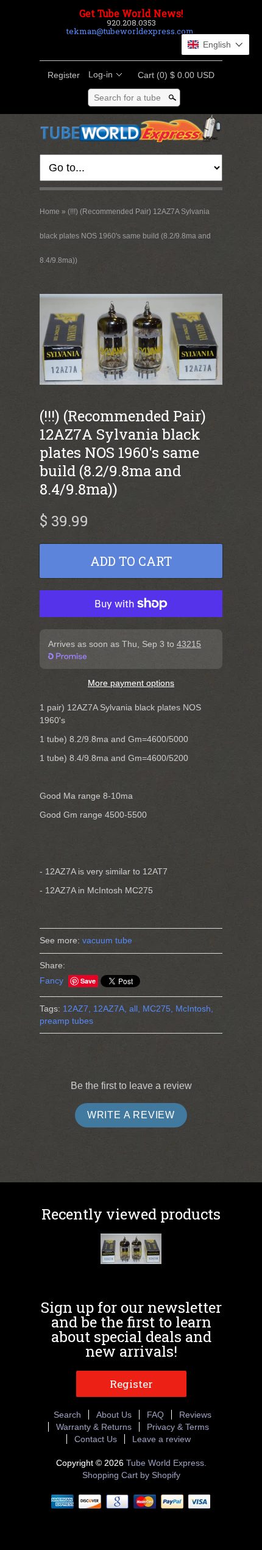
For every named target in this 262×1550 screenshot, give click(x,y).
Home (50, 211)
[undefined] (131, 341)
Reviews (195, 1415)
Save (88, 980)
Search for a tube (127, 97)
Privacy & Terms (178, 1427)
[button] (215, 44)
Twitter (120, 45)
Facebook (99, 45)
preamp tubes (66, 1021)
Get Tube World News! (131, 13)
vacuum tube (107, 940)
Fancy (51, 980)
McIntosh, (194, 1008)
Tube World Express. (166, 1463)
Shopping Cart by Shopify (131, 1475)
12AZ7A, (110, 1008)
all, (134, 1008)
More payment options (131, 683)
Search (67, 1415)
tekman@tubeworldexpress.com (130, 31)
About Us (114, 1415)
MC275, (158, 1008)
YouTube (161, 45)
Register (64, 75)
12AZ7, (77, 1008)
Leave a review (161, 1439)
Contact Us (95, 1439)
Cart (172, 75)
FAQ (155, 1415)
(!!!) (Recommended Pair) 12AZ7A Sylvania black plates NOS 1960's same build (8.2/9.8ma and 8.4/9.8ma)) (125, 236)
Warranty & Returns (94, 1427)
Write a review (131, 1115)
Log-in (100, 74)
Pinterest (140, 45)
